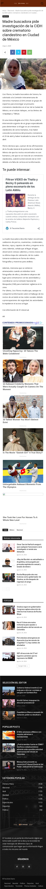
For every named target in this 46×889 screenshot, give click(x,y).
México (12, 530)
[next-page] (7, 589)
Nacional (11, 11)
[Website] (29, 866)
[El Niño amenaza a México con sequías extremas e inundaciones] (8, 735)
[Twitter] (18, 52)
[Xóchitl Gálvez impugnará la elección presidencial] (8, 703)
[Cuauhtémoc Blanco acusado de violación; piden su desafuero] (8, 715)
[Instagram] (23, 866)
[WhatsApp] (29, 52)
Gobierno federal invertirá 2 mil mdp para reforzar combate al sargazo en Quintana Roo (29, 690)
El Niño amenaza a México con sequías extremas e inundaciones (29, 734)
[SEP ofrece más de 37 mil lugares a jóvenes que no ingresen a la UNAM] (8, 656)
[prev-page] (4, 589)
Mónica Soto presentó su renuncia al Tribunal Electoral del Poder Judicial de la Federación (30, 764)
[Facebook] (12, 52)
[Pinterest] (23, 52)
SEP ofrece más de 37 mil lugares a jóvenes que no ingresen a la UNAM (27, 655)
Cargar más (22, 666)
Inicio (4, 11)
